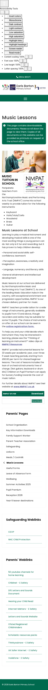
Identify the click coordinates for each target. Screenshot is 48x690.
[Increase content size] (30, 57)
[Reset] (2, 12)
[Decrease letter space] (25, 69)
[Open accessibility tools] (4, 3)
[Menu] (25, 99)
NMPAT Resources (12, 344)
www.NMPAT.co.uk (24, 386)
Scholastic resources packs (22, 635)
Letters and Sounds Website (22, 616)
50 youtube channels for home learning (21, 573)
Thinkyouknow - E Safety (21, 642)
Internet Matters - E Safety (22, 608)
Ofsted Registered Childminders (17, 626)
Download (37, 393)
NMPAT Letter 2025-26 (12, 401)
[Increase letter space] (29, 69)
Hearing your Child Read (20, 601)
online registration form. (20, 326)
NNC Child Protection (19, 539)
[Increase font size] (25, 61)
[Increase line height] (26, 65)
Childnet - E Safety (18, 582)
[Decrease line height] (22, 65)
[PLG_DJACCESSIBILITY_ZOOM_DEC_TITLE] (26, 57)
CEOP (11, 531)
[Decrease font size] (21, 61)
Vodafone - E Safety (18, 658)
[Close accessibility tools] (7, 12)
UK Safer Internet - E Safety (22, 650)
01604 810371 (24, 77)
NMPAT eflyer (9, 394)
